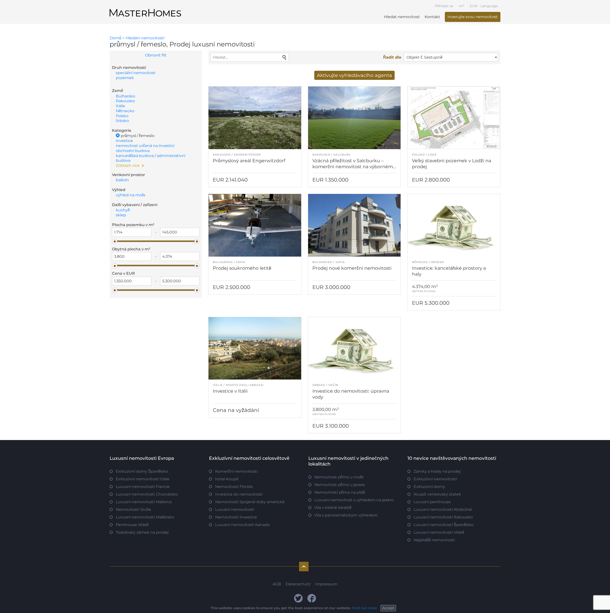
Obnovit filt (156, 55)
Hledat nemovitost (402, 17)
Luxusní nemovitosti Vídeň (439, 532)
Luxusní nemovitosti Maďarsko (145, 517)
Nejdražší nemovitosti (434, 540)
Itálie (120, 106)
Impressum (326, 584)
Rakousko (125, 101)
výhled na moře (130, 195)
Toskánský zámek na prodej (142, 532)
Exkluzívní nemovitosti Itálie (142, 479)
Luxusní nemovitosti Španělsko (443, 524)
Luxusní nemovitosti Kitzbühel (443, 509)
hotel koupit (227, 479)
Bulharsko (125, 96)
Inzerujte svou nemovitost (472, 17)
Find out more (364, 608)
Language (489, 6)
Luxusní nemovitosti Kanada (242, 524)
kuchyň (123, 210)
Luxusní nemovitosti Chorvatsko (147, 494)
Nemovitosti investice (236, 517)
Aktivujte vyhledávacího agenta (354, 75)
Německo (125, 111)
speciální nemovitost (136, 73)
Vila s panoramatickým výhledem (346, 515)
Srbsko (122, 120)
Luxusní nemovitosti (234, 509)
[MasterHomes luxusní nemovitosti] (145, 9)
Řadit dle (392, 57)
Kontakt (432, 17)
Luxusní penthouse (432, 502)
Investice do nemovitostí (239, 494)
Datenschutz (298, 584)
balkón (122, 180)
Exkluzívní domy (429, 486)
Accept (388, 608)
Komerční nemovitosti (236, 471)
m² (461, 6)
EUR (473, 6)
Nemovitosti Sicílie (133, 509)
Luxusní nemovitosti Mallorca (144, 502)
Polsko (122, 116)
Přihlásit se (444, 6)
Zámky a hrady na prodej (437, 471)
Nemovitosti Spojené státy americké (250, 502)
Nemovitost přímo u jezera (339, 484)
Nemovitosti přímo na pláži (339, 492)
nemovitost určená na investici (145, 145)
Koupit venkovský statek (437, 494)
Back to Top (304, 566)
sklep (121, 215)
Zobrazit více (128, 165)
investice (124, 140)
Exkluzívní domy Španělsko (142, 471)
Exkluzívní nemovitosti (435, 479)
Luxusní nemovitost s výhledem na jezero (354, 500)
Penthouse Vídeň (132, 524)
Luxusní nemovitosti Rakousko (443, 517)
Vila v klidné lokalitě (332, 507)
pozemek (125, 78)
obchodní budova (133, 150)
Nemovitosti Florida (234, 486)
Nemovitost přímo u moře (339, 477)
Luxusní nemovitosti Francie (143, 486)
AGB (277, 584)
